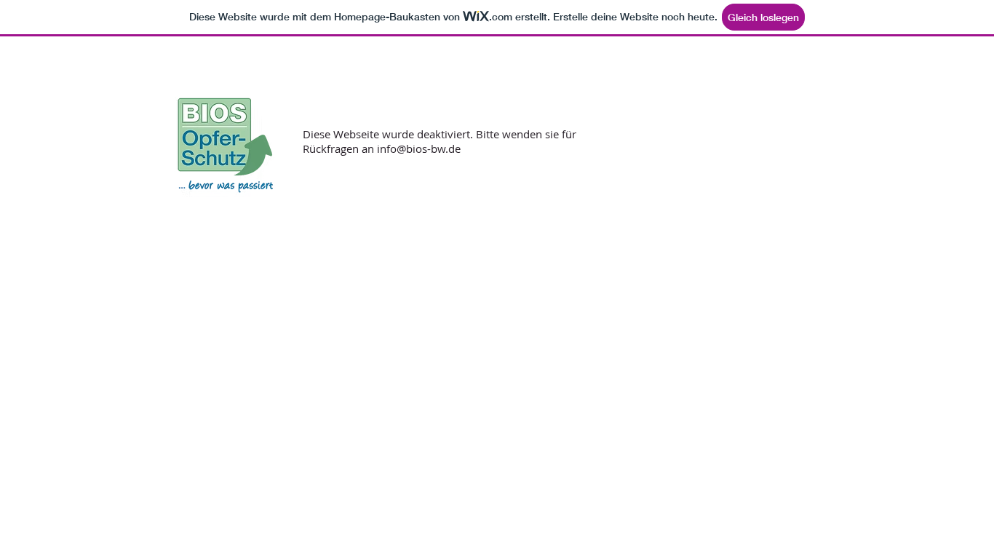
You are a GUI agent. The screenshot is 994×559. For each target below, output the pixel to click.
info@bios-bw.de (419, 148)
